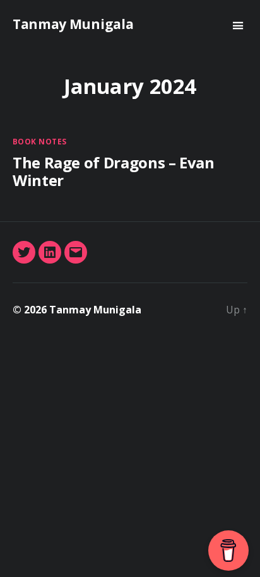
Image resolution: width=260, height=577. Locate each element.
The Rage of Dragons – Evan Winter (114, 171)
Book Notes (39, 141)
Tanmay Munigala (73, 24)
